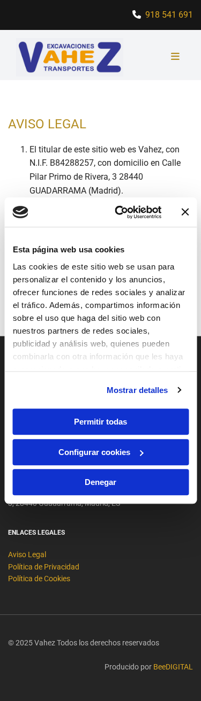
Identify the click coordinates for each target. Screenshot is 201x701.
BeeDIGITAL (173, 667)
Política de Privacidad (43, 567)
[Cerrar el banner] (185, 212)
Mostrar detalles (137, 390)
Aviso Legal (27, 554)
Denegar (100, 482)
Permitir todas (100, 421)
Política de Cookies (39, 578)
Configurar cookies (94, 452)
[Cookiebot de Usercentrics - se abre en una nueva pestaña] (119, 212)
